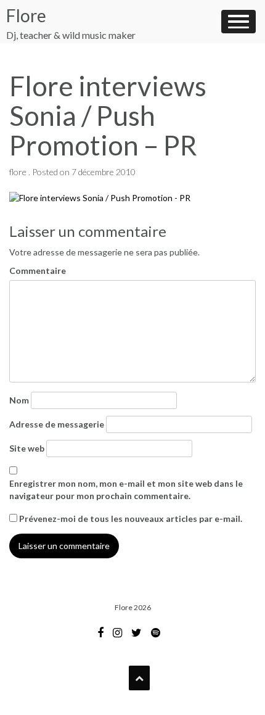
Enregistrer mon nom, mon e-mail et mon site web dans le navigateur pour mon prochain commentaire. (126, 489)
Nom (19, 400)
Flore (26, 15)
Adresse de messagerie (56, 424)
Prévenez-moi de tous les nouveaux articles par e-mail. (130, 518)
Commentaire (37, 270)
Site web (26, 448)
